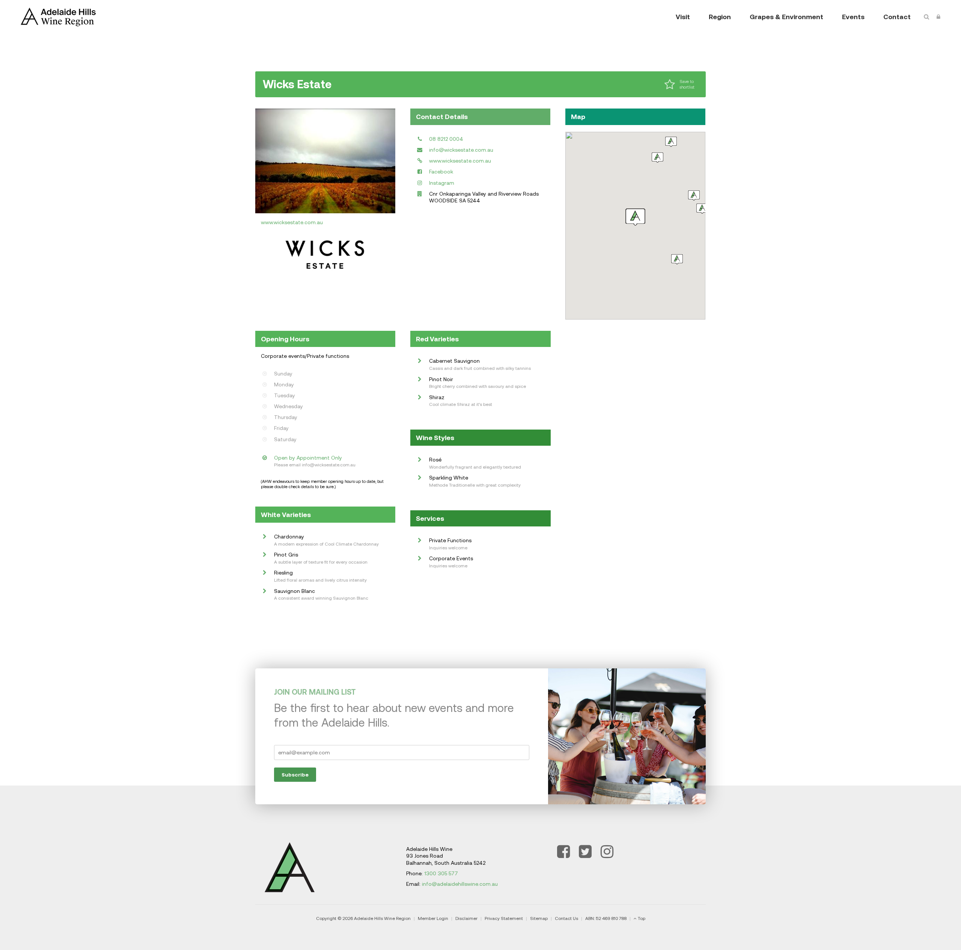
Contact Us (566, 918)
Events (853, 17)
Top (641, 918)
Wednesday (288, 406)
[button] (702, 208)
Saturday (285, 439)
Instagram (441, 183)
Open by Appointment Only (308, 458)
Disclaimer (466, 918)
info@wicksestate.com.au (461, 150)
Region (720, 17)
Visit (683, 17)
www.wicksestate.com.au (292, 222)
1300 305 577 (441, 873)
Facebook (441, 172)
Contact (897, 17)
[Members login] (938, 17)
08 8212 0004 (446, 139)
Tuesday (284, 395)
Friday (281, 428)
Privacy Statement (504, 918)
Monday (284, 385)
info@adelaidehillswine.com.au (460, 884)
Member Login (433, 918)
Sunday (283, 374)
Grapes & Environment (786, 17)
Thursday (285, 417)
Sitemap (539, 918)
